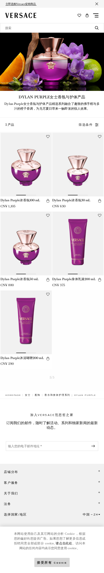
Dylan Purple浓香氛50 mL (19, 279)
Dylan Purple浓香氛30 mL (71, 200)
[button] (87, 15)
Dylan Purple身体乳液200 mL (74, 279)
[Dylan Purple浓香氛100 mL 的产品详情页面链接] (26, 164)
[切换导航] (96, 15)
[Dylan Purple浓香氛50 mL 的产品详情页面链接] (26, 243)
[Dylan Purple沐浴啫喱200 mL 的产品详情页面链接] (26, 322)
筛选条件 (86, 124)
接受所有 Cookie (52, 562)
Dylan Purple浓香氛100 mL (20, 200)
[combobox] (52, 27)
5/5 (52, 377)
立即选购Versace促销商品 (21, 4)
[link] (13, 395)
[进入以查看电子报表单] (94, 446)
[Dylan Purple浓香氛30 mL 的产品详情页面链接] (78, 164)
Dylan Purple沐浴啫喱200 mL (22, 358)
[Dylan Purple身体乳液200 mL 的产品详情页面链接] (78, 243)
